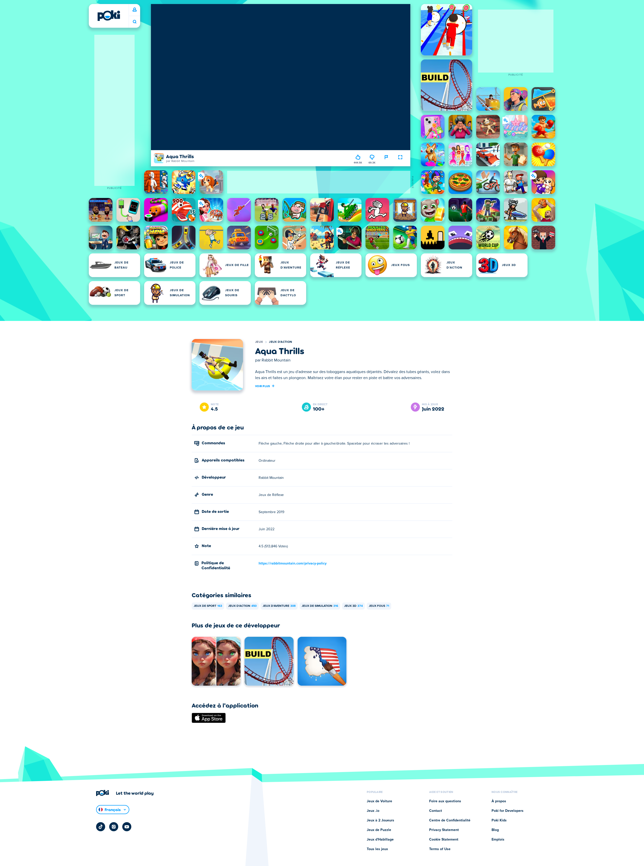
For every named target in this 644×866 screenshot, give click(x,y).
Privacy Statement (444, 830)
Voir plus (262, 386)
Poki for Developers (508, 811)
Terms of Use (440, 849)
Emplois (498, 839)
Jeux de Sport (208, 606)
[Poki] (108, 15)
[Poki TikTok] (100, 826)
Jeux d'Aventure (279, 606)
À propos (499, 801)
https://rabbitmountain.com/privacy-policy (293, 563)
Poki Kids (499, 820)
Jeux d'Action (280, 342)
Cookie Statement (443, 839)
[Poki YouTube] (126, 826)
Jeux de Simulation (320, 606)
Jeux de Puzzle (379, 830)
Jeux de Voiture (379, 801)
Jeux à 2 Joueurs (380, 820)
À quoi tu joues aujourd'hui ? (134, 22)
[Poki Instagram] (113, 826)
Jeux (259, 342)
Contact (435, 811)
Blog (495, 830)
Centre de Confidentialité (449, 820)
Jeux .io (373, 811)
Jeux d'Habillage (380, 839)
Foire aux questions (445, 801)
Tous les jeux (377, 849)
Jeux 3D (353, 606)
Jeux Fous (379, 606)
